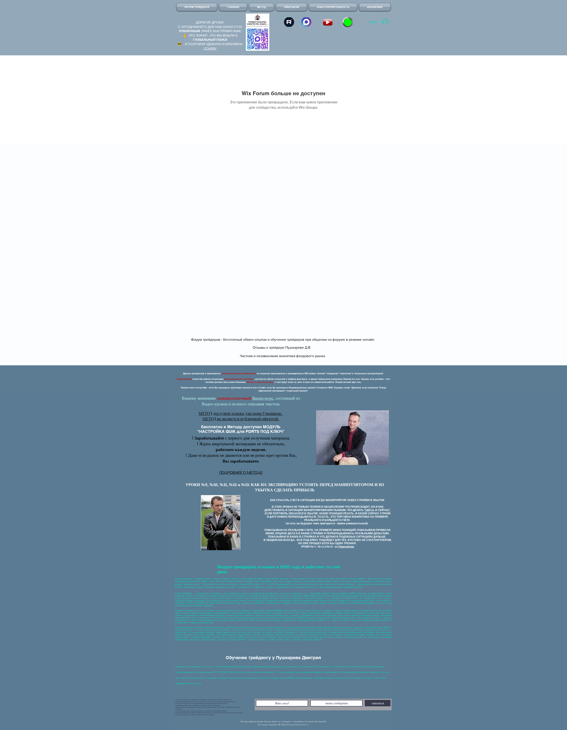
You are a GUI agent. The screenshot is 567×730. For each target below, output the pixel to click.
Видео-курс (262, 398)
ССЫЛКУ (210, 48)
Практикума (346, 546)
